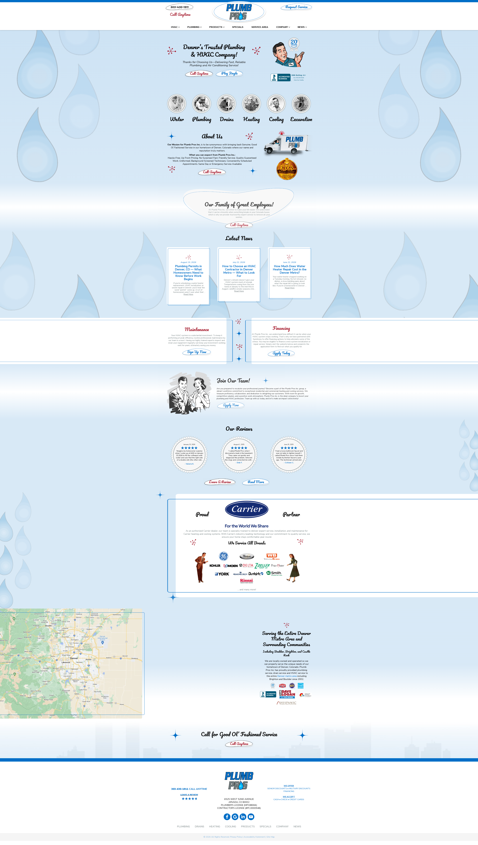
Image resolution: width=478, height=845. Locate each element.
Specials (237, 27)
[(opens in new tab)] (246, 567)
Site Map (271, 837)
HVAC (174, 27)
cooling (293, 391)
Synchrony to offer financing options (268, 339)
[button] (179, 27)
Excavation (301, 119)
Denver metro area (287, 676)
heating (282, 391)
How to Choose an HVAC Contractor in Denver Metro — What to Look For (239, 271)
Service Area (259, 27)
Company (282, 27)
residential (260, 391)
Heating (251, 119)
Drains (227, 119)
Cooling (276, 119)
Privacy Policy (236, 837)
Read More (188, 294)
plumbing (221, 398)
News (301, 27)
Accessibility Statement (254, 837)
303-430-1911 (179, 789)
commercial (274, 391)
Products (215, 27)
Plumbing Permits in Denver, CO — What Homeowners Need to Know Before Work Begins (188, 272)
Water (177, 119)
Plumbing (193, 27)
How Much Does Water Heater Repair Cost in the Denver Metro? (289, 269)
